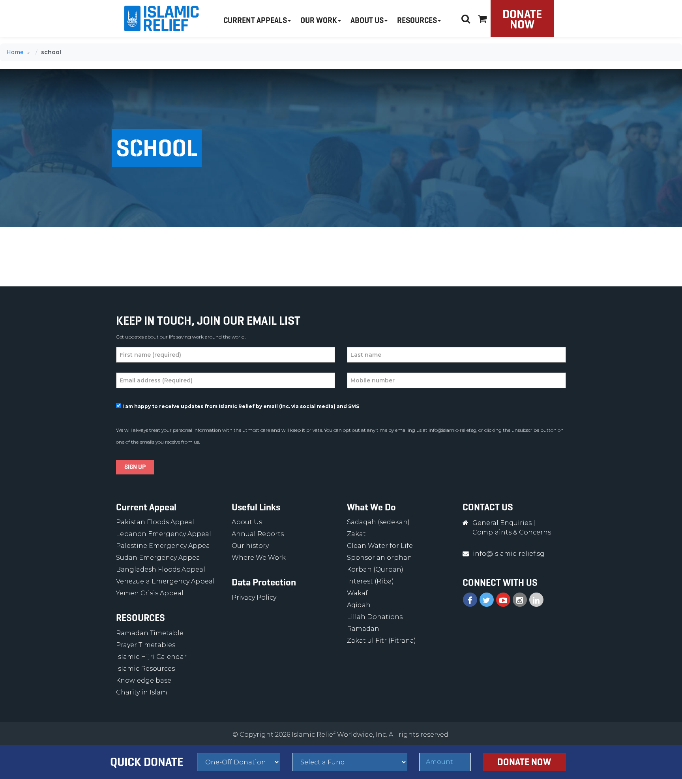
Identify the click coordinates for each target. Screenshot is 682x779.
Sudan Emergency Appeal (159, 557)
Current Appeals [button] (255, 20)
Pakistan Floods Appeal (155, 522)
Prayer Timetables (145, 645)
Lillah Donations (375, 617)
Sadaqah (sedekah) (378, 522)
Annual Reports (258, 534)
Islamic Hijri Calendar (151, 656)
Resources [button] (417, 20)
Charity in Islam (141, 692)
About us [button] (367, 20)
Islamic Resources (145, 668)
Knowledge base (143, 680)
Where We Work (259, 557)
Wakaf (357, 593)
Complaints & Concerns (511, 532)
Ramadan (363, 628)
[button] (482, 17)
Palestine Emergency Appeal (164, 545)
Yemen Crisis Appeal (150, 593)
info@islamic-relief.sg (452, 430)
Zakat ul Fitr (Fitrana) (381, 640)
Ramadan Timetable (150, 633)
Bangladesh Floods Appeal (160, 569)
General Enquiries (502, 523)
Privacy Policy (254, 597)
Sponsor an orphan (379, 557)
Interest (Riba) (370, 581)
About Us (247, 522)
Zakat (356, 534)
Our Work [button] (318, 20)
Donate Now (522, 19)
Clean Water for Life (380, 545)
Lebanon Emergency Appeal (163, 534)
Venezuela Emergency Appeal (165, 581)
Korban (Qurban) (375, 569)
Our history (250, 545)
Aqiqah (359, 605)
